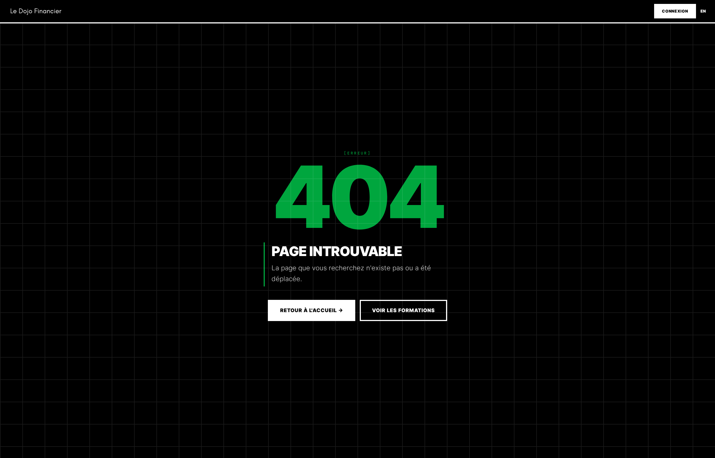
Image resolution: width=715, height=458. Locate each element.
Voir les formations (403, 310)
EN (703, 11)
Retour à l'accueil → (311, 310)
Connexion (675, 11)
